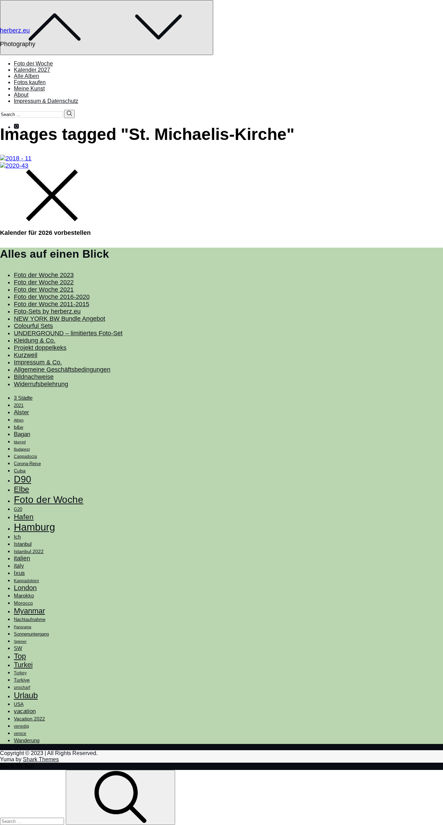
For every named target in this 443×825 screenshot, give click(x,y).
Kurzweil (25, 355)
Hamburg (34, 527)
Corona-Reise (27, 463)
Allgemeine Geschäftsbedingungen (62, 369)
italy (19, 566)
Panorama (22, 627)
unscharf (22, 687)
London (25, 588)
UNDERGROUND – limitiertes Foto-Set (68, 333)
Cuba (20, 470)
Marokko (24, 595)
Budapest (22, 449)
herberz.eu (15, 30)
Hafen (24, 517)
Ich (17, 537)
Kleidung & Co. (34, 340)
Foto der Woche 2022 (44, 282)
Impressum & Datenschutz (46, 101)
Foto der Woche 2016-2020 (52, 296)
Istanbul (22, 544)
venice (20, 733)
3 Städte (23, 398)
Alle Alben (26, 76)
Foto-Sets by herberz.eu (47, 311)
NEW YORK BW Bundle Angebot (59, 318)
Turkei (23, 664)
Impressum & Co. (38, 362)
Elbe (21, 489)
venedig (21, 726)
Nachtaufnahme (29, 619)
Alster (21, 412)
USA (19, 704)
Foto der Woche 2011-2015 (51, 304)
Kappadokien (26, 580)
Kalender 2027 (32, 70)
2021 (19, 405)
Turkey (20, 673)
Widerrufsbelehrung (41, 384)
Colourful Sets (33, 325)
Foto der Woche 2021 (44, 289)
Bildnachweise (34, 376)
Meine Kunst (29, 88)
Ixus (19, 573)
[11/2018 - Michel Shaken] (15, 158)
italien (22, 558)
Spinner (20, 641)
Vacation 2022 (29, 718)
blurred (20, 442)
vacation (25, 711)
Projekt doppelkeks (40, 347)
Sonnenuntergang (31, 634)
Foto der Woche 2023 (44, 275)
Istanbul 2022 (29, 551)
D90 (22, 479)
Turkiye (22, 680)
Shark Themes (41, 759)
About (21, 95)
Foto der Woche (33, 63)
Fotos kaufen (30, 82)
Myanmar (29, 610)
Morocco (23, 603)
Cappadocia (25, 456)
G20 (18, 509)
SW (18, 648)
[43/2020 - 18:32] (14, 165)
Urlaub (26, 695)
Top (20, 656)
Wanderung (26, 740)
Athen (19, 420)
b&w (18, 427)
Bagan (22, 434)
